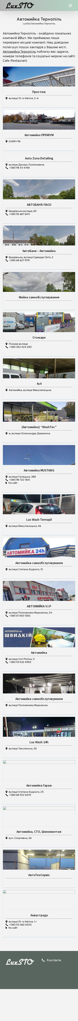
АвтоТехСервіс (39, 875)
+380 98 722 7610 (19, 480)
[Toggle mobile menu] (71, 6)
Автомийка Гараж (39, 785)
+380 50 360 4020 (20, 924)
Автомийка (39, 652)
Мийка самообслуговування (39, 297)
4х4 (39, 384)
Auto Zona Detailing (39, 158)
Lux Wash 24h (39, 742)
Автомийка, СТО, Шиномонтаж (39, 832)
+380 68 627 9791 (19, 260)
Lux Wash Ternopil (39, 519)
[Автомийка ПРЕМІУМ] (39, 126)
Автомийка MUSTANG (39, 470)
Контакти (53, 960)
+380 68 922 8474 (20, 795)
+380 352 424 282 (20, 347)
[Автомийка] (39, 646)
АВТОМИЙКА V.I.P (39, 606)
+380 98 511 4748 (19, 167)
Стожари (39, 337)
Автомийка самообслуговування (39, 563)
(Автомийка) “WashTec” (39, 427)
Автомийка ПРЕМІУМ (39, 135)
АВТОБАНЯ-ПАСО (39, 205)
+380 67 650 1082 (19, 615)
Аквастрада (39, 915)
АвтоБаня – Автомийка (39, 251)
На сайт (12, 483)
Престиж (39, 92)
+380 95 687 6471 (19, 214)
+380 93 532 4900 (20, 662)
